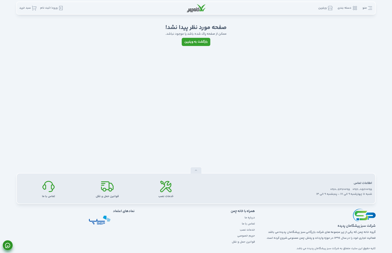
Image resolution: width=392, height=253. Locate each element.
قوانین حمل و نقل (243, 242)
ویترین (322, 8)
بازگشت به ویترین (196, 41)
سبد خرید (25, 8)
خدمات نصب (247, 230)
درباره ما (250, 217)
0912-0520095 (362, 190)
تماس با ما (248, 224)
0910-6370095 (340, 190)
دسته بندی (344, 8)
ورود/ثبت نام (49, 8)
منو (365, 8)
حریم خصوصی (246, 236)
